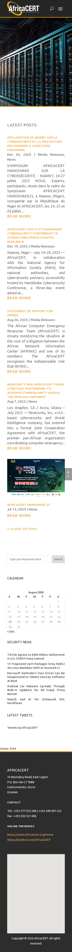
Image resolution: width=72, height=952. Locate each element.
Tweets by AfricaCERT (22, 727)
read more (19, 216)
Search (58, 559)
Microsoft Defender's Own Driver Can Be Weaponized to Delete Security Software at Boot (36, 676)
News (11, 159)
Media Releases (51, 154)
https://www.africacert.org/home (30, 834)
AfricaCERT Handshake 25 (28, 504)
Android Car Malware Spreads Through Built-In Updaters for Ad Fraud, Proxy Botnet (36, 690)
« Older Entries (22, 528)
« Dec (11, 631)
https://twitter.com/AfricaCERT (29, 839)
